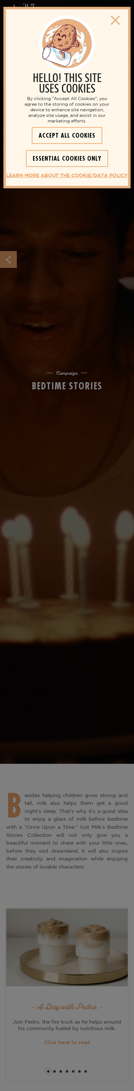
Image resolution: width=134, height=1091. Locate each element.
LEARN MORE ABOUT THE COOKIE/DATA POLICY (67, 176)
